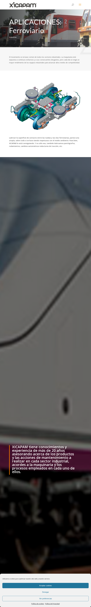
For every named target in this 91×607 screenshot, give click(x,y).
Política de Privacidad (52, 604)
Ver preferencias (45, 599)
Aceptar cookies (45, 586)
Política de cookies (37, 604)
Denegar (45, 592)
